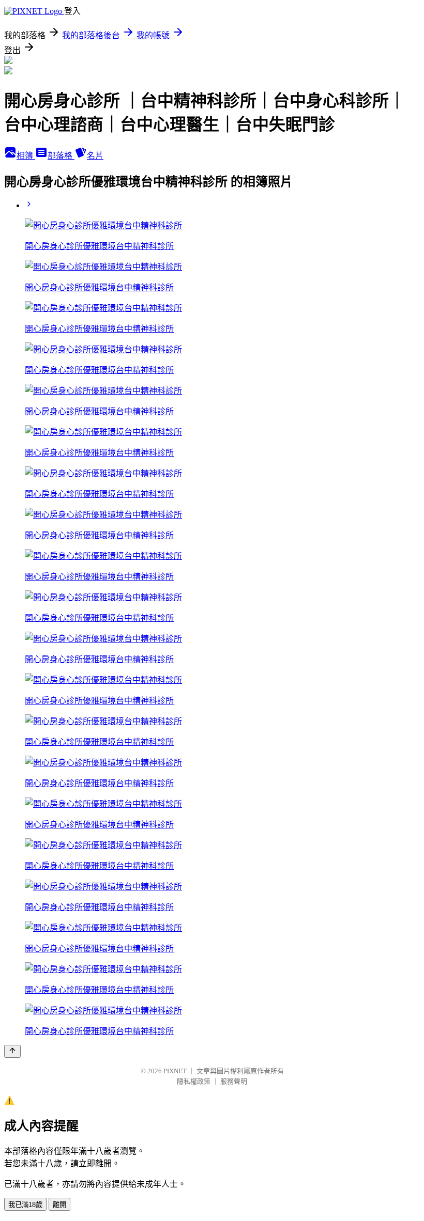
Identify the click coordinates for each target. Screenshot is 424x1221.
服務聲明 (233, 1081)
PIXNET (175, 1071)
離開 (59, 1205)
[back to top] (12, 1051)
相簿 (26, 155)
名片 (95, 155)
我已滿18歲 (25, 1205)
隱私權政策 (193, 1081)
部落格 (61, 155)
